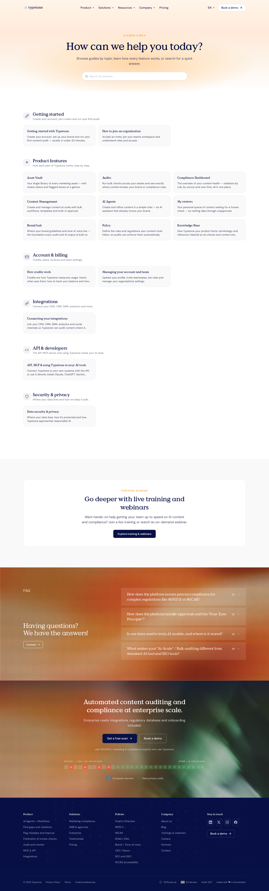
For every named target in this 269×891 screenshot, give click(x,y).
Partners (166, 844)
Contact (31, 644)
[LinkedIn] (210, 822)
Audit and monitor (33, 844)
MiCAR (119, 833)
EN (210, 8)
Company (145, 8)
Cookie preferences (85, 882)
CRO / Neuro (122, 850)
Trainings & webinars (173, 833)
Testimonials (76, 838)
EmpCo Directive (125, 821)
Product (86, 8)
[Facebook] (235, 822)
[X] (219, 822)
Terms (68, 882)
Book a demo (229, 8)
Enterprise (75, 833)
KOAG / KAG (122, 838)
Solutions (104, 8)
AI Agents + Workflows (36, 821)
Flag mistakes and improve (39, 833)
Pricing (164, 8)
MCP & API (29, 850)
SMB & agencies (78, 827)
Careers (166, 838)
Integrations (30, 856)
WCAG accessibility (126, 862)
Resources (125, 8)
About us (166, 821)
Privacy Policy (53, 882)
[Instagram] (227, 822)
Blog (163, 827)
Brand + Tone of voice (128, 844)
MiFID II (119, 827)
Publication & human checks (40, 838)
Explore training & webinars (134, 534)
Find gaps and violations (37, 827)
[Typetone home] (33, 8)
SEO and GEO (123, 856)
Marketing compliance (82, 821)
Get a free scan (117, 738)
